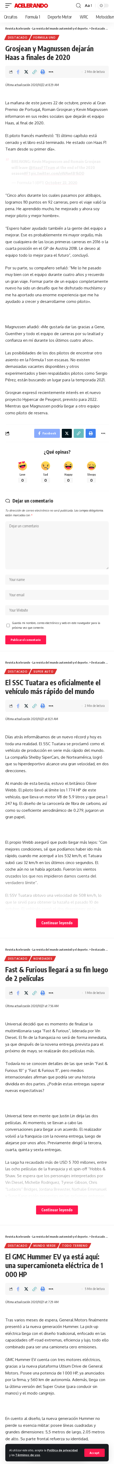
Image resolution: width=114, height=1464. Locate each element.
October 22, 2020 (61, 182)
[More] (51, 72)
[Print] (42, 72)
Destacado (17, 37)
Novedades (42, 958)
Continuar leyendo (57, 923)
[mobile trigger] (9, 5)
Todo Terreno (74, 1245)
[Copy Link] (34, 72)
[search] (78, 6)
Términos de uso (27, 1455)
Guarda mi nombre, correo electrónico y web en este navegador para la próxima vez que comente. (56, 625)
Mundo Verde (44, 1245)
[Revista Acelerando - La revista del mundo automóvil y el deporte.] (31, 5)
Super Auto (43, 671)
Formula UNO (44, 37)
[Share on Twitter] (26, 72)
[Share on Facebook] (18, 72)
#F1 (27, 173)
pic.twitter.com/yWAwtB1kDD (57, 173)
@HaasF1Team (42, 167)
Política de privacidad (62, 1450)
